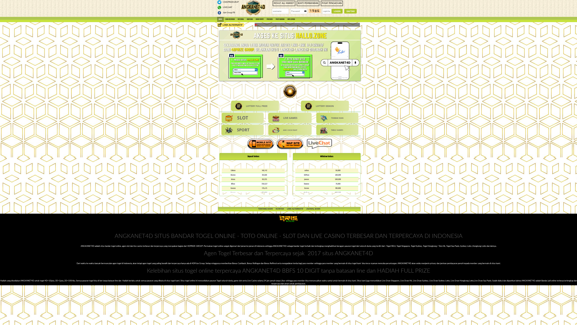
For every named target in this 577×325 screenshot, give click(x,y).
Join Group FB (228, 13)
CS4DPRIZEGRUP (230, 2)
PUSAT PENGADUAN (332, 3)
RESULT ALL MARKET (284, 3)
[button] (337, 11)
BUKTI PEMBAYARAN (308, 3)
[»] (230, 25)
